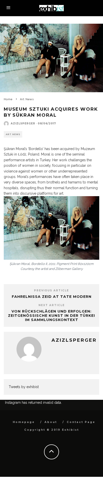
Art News (13, 134)
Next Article (51, 305)
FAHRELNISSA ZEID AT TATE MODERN (52, 296)
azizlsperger (23, 123)
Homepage (24, 422)
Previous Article (51, 290)
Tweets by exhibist (24, 387)
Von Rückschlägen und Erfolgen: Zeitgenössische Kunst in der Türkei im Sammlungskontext (51, 315)
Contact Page (81, 422)
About (50, 422)
